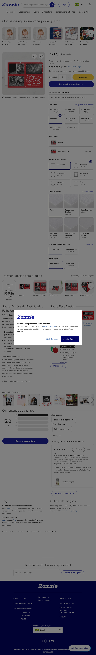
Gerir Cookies (52, 339)
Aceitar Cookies (70, 339)
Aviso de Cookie (49, 326)
